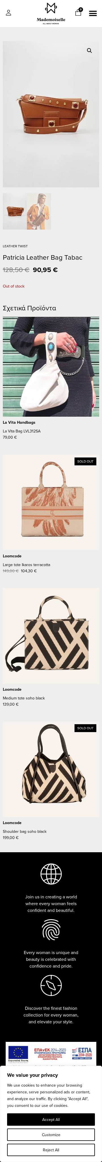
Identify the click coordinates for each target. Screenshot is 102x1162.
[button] (93, 13)
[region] (51, 1114)
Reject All (51, 1150)
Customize (51, 1135)
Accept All (51, 1119)
